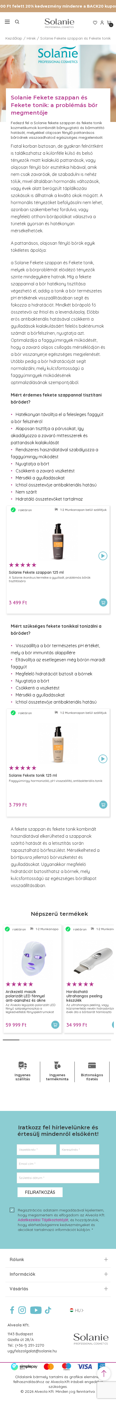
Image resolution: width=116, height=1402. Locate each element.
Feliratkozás (40, 1192)
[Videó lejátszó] (102, 556)
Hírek (31, 38)
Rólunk (17, 1259)
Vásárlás (19, 1288)
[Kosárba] (103, 602)
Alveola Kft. (19, 1325)
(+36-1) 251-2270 (29, 1345)
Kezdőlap (13, 38)
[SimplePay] (58, 1369)
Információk (22, 1274)
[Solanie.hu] (59, 23)
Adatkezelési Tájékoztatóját (43, 1219)
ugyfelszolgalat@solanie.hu (32, 1351)
